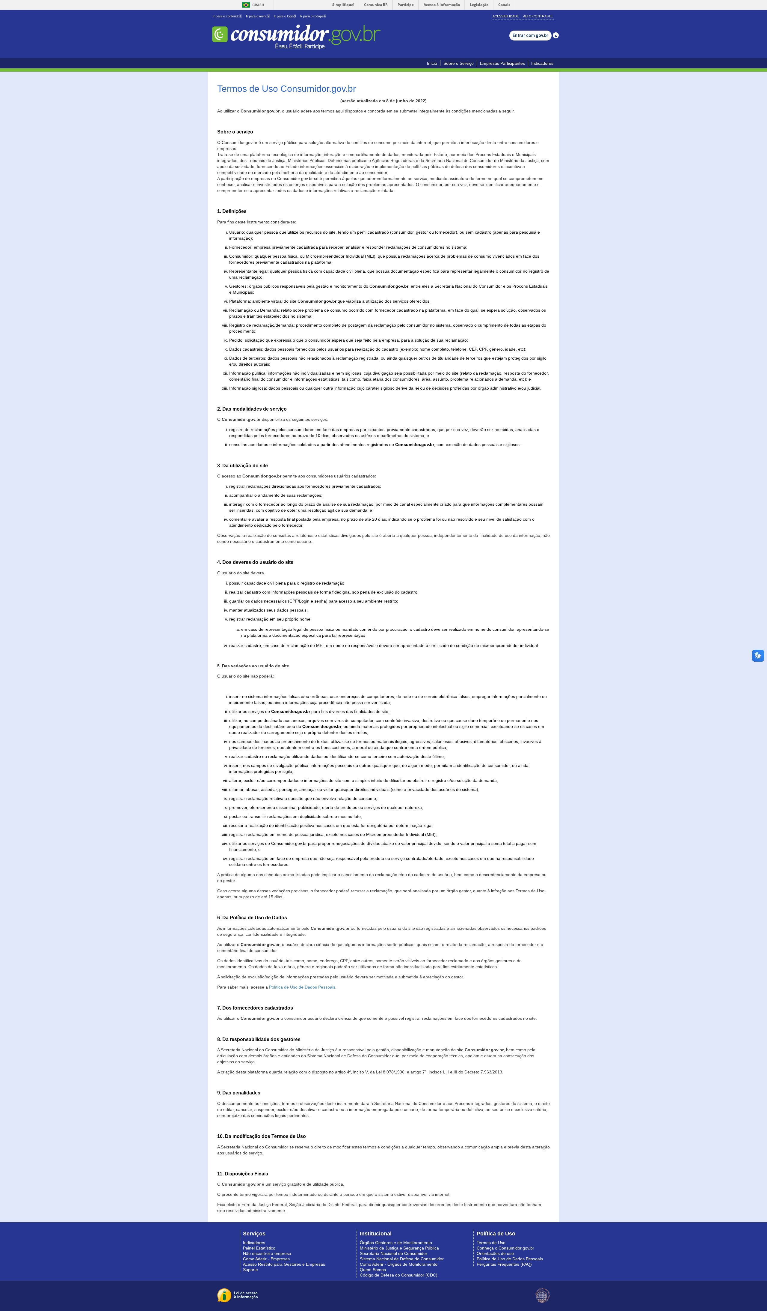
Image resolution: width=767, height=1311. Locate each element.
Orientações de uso (495, 1253)
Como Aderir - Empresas (266, 1258)
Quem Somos (373, 1269)
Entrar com (530, 35)
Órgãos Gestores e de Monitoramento (396, 1242)
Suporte (250, 1269)
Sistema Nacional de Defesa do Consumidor (402, 1258)
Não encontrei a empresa (267, 1253)
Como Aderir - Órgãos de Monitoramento (398, 1264)
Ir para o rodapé (313, 16)
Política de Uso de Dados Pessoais (510, 1258)
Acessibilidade (506, 16)
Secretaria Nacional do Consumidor (393, 1253)
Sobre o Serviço (458, 63)
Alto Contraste (538, 16)
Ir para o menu (257, 16)
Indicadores (542, 63)
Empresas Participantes (502, 63)
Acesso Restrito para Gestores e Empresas (284, 1264)
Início (432, 63)
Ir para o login (285, 16)
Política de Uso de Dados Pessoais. (302, 987)
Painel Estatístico (259, 1248)
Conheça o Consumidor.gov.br (505, 1248)
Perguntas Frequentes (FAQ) (504, 1264)
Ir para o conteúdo (227, 16)
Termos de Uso (491, 1242)
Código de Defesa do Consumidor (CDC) (398, 1275)
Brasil (252, 4)
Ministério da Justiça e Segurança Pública (399, 1248)
